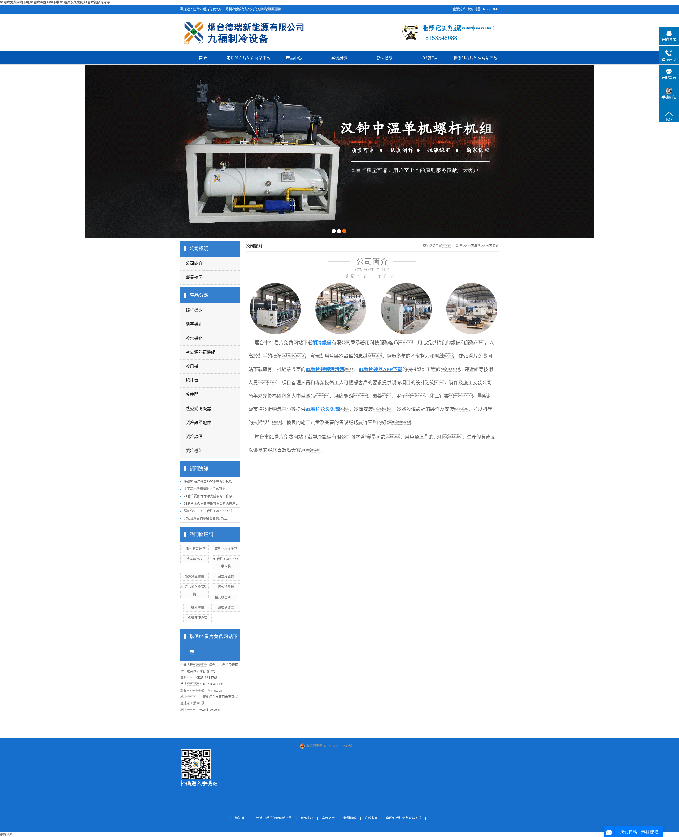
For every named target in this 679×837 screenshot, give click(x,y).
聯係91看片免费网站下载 (475, 57)
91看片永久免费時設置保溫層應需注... (211, 504)
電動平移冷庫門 (226, 549)
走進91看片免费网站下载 (249, 57)
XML (495, 9)
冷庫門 (192, 394)
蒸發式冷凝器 (198, 408)
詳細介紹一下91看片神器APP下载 (208, 511)
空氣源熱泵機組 (200, 352)
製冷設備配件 (198, 422)
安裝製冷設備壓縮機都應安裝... (206, 518)
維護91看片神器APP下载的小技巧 (208, 481)
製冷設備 (194, 436)
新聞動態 (385, 57)
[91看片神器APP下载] (339, 151)
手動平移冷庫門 (194, 549)
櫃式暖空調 (223, 597)
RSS (486, 9)
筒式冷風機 (226, 587)
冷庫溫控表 (194, 559)
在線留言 (430, 57)
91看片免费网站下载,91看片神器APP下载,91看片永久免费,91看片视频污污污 (55, 2)
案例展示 (339, 57)
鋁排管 (192, 380)
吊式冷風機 (226, 577)
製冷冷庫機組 (194, 577)
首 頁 (203, 57)
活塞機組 (194, 324)
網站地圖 (474, 9)
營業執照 (194, 277)
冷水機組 (194, 338)
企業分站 (459, 9)
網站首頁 (241, 818)
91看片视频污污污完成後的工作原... (209, 496)
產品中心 (294, 57)
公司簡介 (194, 263)
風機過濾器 (226, 608)
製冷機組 (194, 450)
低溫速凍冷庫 (197, 618)
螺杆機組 (194, 310)
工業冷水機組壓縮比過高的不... (206, 489)
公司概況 (474, 246)
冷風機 (192, 366)
